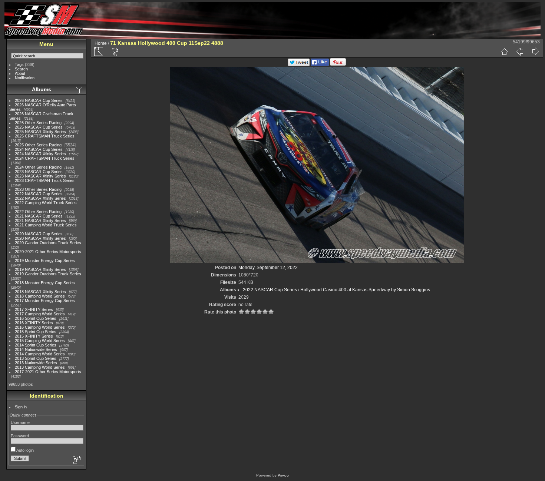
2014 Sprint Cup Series (35, 345)
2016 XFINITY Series (34, 323)
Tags (19, 64)
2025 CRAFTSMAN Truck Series (45, 136)
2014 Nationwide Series (36, 349)
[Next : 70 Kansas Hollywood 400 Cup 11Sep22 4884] (535, 51)
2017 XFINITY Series (34, 309)
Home (101, 43)
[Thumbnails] (504, 51)
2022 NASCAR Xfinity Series (40, 198)
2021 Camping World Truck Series (46, 225)
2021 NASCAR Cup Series (39, 216)
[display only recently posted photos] (79, 89)
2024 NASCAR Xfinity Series (40, 154)
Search (21, 69)
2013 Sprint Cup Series (35, 358)
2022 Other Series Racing (38, 211)
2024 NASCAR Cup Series (39, 149)
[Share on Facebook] (320, 64)
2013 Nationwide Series (36, 363)
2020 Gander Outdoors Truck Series (48, 242)
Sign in (21, 407)
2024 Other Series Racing (38, 167)
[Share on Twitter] (299, 64)
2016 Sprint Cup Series (35, 318)
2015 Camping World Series (40, 340)
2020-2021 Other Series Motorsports (48, 251)
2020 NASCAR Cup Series (39, 234)
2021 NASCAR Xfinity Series (40, 220)
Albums (41, 89)
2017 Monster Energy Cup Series (45, 300)
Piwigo (283, 475)
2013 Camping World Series (40, 367)
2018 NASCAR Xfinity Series (40, 291)
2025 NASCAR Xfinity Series (40, 131)
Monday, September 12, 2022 (268, 267)
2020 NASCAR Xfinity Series (40, 238)
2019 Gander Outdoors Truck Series (48, 274)
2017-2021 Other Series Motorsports (48, 371)
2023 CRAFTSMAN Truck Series (45, 180)
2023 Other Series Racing (38, 189)
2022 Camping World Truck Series (46, 202)
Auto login (25, 450)
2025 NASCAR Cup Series (39, 127)
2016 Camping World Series (40, 327)
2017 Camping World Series (40, 314)
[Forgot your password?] (76, 460)
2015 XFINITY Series (34, 336)
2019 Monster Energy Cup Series (45, 260)
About (20, 73)
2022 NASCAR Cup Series (39, 194)
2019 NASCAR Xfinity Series (40, 269)
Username (20, 422)
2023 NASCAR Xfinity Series (40, 176)
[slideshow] (115, 51)
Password (20, 436)
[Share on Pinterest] (338, 64)
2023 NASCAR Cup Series (39, 171)
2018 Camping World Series (40, 296)
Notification (24, 78)
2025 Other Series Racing (38, 145)
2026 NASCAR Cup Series (39, 100)
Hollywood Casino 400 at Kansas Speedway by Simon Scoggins (365, 289)
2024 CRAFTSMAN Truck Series (45, 158)
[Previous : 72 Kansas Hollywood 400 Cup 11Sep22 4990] (520, 51)
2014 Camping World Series (40, 354)
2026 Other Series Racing (38, 122)
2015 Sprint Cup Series (35, 331)
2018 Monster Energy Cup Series (45, 283)
